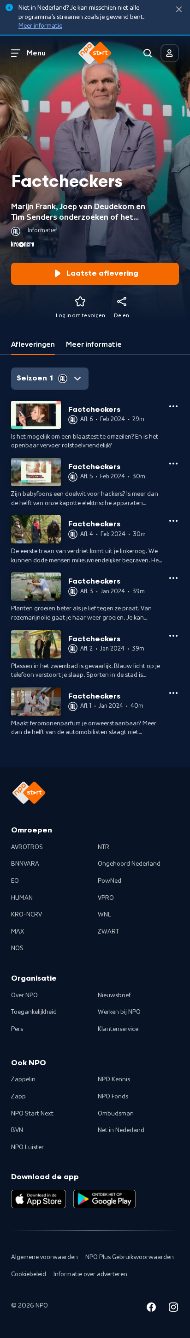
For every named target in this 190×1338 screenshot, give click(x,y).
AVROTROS (27, 847)
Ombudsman (116, 1113)
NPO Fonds (113, 1096)
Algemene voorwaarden (44, 1257)
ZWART (108, 931)
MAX (17, 931)
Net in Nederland (121, 1130)
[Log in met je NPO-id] (169, 53)
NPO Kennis (114, 1079)
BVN (17, 1130)
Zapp (18, 1096)
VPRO (106, 898)
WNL (104, 914)
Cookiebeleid (28, 1274)
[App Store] (38, 1199)
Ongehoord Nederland (129, 864)
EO (15, 881)
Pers (17, 1029)
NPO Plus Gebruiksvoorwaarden (129, 1257)
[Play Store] (104, 1199)
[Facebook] (151, 1309)
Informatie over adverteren (90, 1274)
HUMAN (22, 898)
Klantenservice (118, 1029)
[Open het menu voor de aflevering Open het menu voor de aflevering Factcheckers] (173, 406)
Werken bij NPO (119, 1012)
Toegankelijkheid (34, 1012)
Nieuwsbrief (114, 995)
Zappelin (23, 1079)
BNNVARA (25, 864)
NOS (17, 948)
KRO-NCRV (26, 914)
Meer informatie (40, 26)
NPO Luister (27, 1147)
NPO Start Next (32, 1113)
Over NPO (24, 995)
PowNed (109, 881)
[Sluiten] (178, 9)
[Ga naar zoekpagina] (147, 53)
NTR (103, 847)
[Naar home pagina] (95, 53)
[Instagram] (173, 1309)
